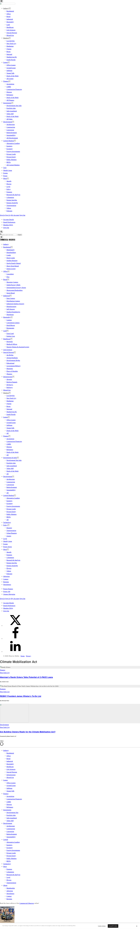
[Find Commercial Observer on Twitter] (15, 625)
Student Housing (11, 260)
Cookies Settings (102, 926)
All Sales (9, 119)
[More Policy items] (8, 525)
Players (8, 184)
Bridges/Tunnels (11, 382)
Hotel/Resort (10, 325)
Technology (7, 522)
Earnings (9, 146)
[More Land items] (8, 331)
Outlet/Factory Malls (13, 285)
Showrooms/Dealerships (14, 290)
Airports (9, 379)
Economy (9, 149)
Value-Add (10, 114)
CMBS (8, 87)
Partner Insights (11, 200)
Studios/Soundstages (13, 312)
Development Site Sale (14, 105)
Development (7, 122)
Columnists (10, 197)
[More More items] (8, 178)
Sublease (9, 70)
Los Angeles (10, 41)
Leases (5, 62)
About (5, 885)
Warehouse (10, 314)
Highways (9, 385)
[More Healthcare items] (11, 339)
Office (8, 14)
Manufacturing (11, 306)
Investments (7, 103)
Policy (8, 189)
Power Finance (8, 589)
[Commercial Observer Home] (7, 4)
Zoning (8, 536)
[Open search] (1, 232)
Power (5, 176)
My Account (15, 215)
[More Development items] (13, 122)
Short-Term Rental (12, 266)
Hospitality (10, 22)
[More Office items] (8, 271)
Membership (10, 888)
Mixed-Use (10, 35)
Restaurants (10, 328)
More (5, 178)
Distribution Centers (13, 301)
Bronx (8, 51)
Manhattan (10, 46)
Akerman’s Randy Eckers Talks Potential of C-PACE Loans (26, 677)
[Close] (136, 926)
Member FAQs (8, 225)
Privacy (28, 656)
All (7, 433)
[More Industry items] (10, 8)
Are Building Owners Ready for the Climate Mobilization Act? (27, 731)
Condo (8, 255)
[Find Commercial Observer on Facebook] (15, 639)
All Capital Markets (13, 165)
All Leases (9, 78)
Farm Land (10, 333)
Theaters (9, 374)
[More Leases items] (9, 62)
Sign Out (22, 215)
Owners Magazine (9, 594)
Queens (8, 49)
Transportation (11, 205)
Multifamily (10, 250)
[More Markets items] (10, 38)
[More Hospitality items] (12, 317)
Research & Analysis (13, 194)
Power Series (7, 547)
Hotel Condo (10, 258)
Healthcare (10, 27)
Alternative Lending (13, 143)
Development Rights (13, 360)
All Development (12, 138)
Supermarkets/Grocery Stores (16, 287)
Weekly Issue (7, 170)
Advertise (6, 576)
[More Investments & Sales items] (18, 458)
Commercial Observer (26, 903)
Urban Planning (11, 533)
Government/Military (13, 366)
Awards (8, 181)
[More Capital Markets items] (15, 141)
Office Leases (11, 65)
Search (19, 234)
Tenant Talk (10, 73)
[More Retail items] (8, 279)
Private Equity (11, 157)
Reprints (6, 582)
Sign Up (8, 215)
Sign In (2, 215)
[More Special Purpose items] (15, 352)
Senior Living (11, 268)
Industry (6, 244)
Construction (10, 127)
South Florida (10, 60)
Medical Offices (11, 344)
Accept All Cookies (113, 926)
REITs (8, 162)
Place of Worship (12, 371)
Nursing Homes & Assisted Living (17, 347)
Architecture (10, 124)
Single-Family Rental (13, 263)
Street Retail (10, 293)
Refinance (9, 95)
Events (5, 173)
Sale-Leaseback (11, 111)
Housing (9, 528)
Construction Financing (14, 89)
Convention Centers (13, 322)
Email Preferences (9, 222)
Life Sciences (10, 30)
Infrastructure (7, 377)
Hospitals (9, 341)
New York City (11, 43)
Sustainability (11, 135)
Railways (9, 387)
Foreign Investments (13, 151)
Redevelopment (11, 132)
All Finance (10, 100)
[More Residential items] (12, 247)
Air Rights (9, 355)
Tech (4, 167)
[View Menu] (1, 1)
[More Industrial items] (11, 296)
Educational (10, 363)
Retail (8, 16)
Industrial (9, 19)
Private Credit (11, 154)
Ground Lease (11, 68)
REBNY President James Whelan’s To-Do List (20, 696)
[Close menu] (1, 237)
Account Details (8, 219)
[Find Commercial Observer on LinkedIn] (15, 652)
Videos (8, 208)
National (9, 54)
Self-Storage (10, 309)
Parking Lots (10, 336)
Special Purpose (11, 33)
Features (9, 192)
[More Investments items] (12, 103)
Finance (5, 81)
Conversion (10, 130)
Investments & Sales (10, 457)
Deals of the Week (12, 76)
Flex (7, 277)
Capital (5, 839)
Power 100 (6, 591)
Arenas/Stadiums (12, 358)
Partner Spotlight (12, 203)
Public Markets (11, 159)
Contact (5, 579)
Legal (8, 186)
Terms (22, 656)
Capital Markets (8, 141)
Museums (9, 368)
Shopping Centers (12, 282)
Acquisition (10, 84)
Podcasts (9, 211)
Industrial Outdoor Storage (15, 304)
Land (8, 24)
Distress (9, 92)
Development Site (12, 812)
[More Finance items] (9, 81)
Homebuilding (11, 252)
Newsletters (7, 584)
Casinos (9, 320)
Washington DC (11, 57)
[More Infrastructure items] (13, 377)
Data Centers (10, 298)
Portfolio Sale (11, 108)
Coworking (10, 274)
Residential (10, 11)
